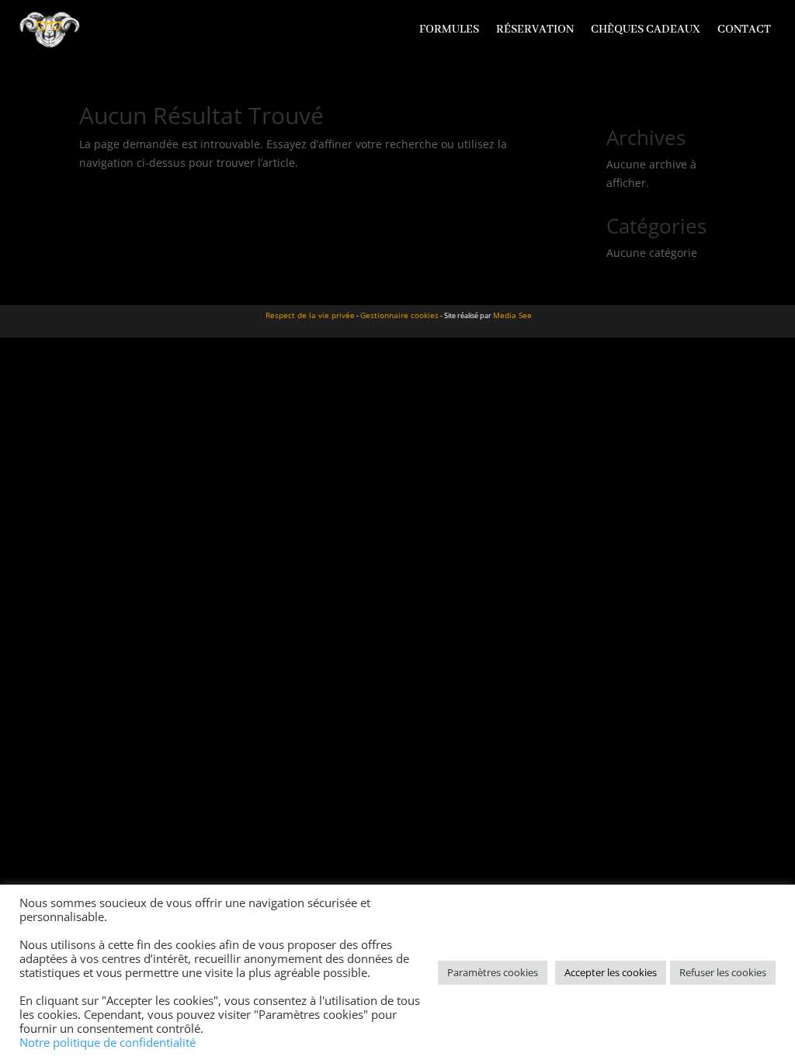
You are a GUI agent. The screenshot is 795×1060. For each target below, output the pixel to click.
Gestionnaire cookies (399, 315)
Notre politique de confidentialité (107, 1042)
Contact (744, 29)
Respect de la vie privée (310, 315)
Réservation (535, 29)
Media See (512, 315)
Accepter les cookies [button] (610, 972)
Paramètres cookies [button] (492, 972)
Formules (449, 29)
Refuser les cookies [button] (722, 972)
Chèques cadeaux (645, 29)
